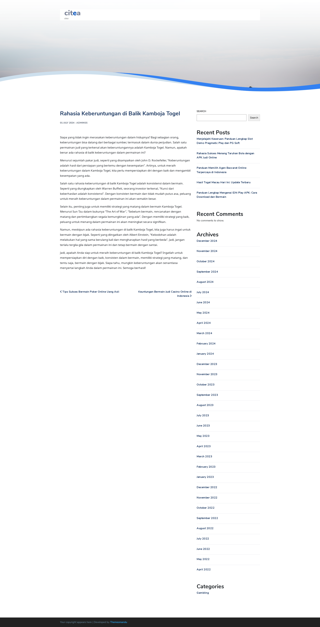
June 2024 (203, 302)
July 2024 (203, 292)
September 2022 (207, 518)
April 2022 (204, 569)
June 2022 (203, 549)
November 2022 (207, 497)
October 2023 (205, 384)
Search (201, 111)
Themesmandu (118, 622)
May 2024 (203, 313)
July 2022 (203, 538)
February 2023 (206, 467)
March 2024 (204, 333)
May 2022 (203, 559)
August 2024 (205, 282)
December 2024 (207, 241)
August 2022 (205, 528)
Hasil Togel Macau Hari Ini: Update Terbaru (223, 182)
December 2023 (207, 364)
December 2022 (207, 487)
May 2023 (203, 436)
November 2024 (207, 251)
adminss (82, 122)
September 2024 (207, 272)
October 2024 (205, 261)
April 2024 (204, 323)
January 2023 (205, 477)
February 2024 (206, 343)
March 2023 (204, 456)
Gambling (203, 593)
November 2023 (207, 374)
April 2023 (204, 446)
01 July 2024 (67, 122)
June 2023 (203, 425)
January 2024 (205, 354)
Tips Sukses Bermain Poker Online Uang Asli (90, 292)
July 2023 (203, 415)
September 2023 (207, 395)
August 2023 (205, 405)
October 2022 (205, 508)
